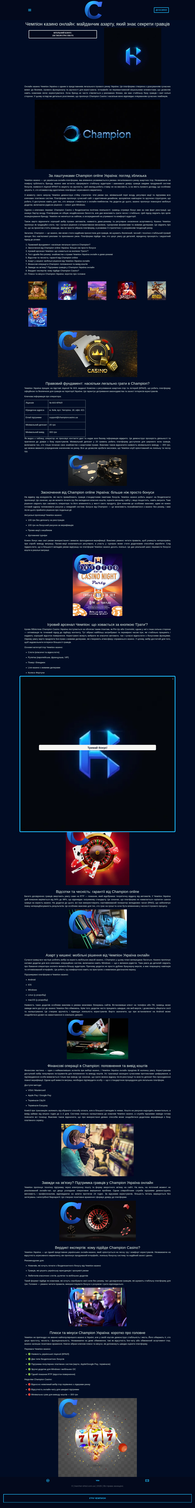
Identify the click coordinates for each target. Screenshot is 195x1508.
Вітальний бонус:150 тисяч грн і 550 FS (62, 34)
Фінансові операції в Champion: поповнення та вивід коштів (58, 264)
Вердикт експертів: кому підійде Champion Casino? (53, 270)
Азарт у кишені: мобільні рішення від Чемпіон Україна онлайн (59, 261)
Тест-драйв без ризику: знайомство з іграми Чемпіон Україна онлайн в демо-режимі (70, 254)
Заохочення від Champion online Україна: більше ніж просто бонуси (62, 248)
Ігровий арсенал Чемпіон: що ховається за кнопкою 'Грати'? (58, 251)
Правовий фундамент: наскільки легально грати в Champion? (59, 244)
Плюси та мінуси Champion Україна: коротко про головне (56, 274)
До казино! (161, 10)
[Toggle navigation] (30, 10)
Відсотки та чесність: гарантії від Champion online (53, 257)
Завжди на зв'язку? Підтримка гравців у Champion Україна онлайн (61, 267)
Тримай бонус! (97, 747)
